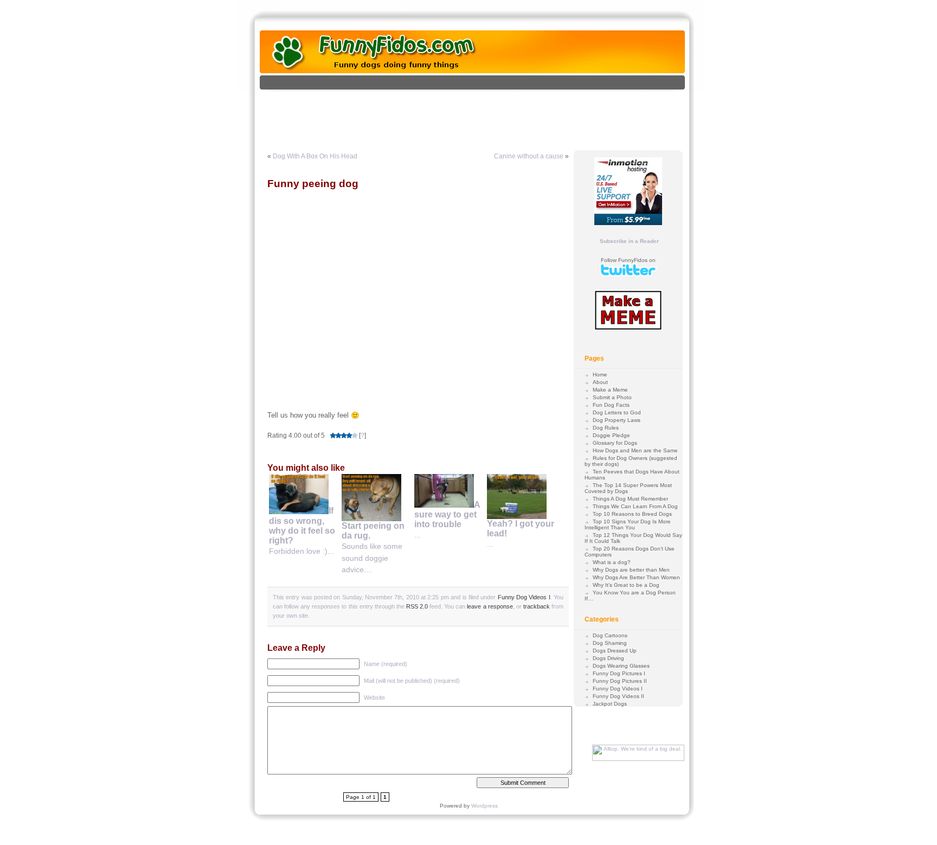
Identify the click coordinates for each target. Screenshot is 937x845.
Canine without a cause (528, 156)
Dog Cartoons (610, 635)
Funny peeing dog (312, 183)
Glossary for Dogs (615, 443)
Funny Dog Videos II (618, 696)
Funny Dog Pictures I (619, 673)
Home (600, 374)
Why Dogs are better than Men (631, 570)
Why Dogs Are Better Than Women (636, 577)
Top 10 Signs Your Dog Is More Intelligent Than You (628, 524)
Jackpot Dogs (610, 704)
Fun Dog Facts (611, 405)
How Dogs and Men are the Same (635, 450)
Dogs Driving (608, 658)
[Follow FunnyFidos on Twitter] (628, 275)
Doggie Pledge (611, 435)
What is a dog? (612, 562)
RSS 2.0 (417, 606)
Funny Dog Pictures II (620, 681)
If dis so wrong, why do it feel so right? (302, 526)
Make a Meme (610, 390)
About (600, 382)
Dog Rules (606, 428)
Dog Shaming (610, 643)
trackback (536, 606)
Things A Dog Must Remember (630, 499)
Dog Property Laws (616, 420)
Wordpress (484, 806)
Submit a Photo (612, 397)
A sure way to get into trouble (447, 514)
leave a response (489, 606)
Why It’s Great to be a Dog (626, 585)
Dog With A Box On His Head (315, 156)
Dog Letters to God (617, 412)
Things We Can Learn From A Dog (635, 506)
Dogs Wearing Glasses (621, 666)
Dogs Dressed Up (615, 651)
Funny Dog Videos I (524, 597)
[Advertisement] (483, 115)
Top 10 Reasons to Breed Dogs (632, 514)
